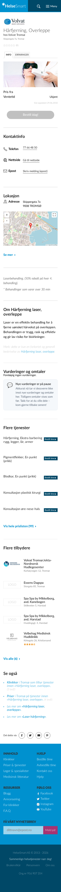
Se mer (8, 255)
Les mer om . (26, 716)
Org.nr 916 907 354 (30, 873)
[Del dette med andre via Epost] (39, 735)
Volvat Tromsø (16, 35)
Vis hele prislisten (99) (18, 526)
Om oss (50, 865)
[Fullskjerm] (54, 214)
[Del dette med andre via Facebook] (22, 735)
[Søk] (38, 6)
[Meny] (51, 6)
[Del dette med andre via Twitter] (30, 735)
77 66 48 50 (30, 147)
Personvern (33, 865)
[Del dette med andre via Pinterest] (47, 735)
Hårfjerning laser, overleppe (37, 351)
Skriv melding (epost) (35, 171)
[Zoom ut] (6, 220)
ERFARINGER (22, 55)
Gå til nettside (31, 160)
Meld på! (50, 830)
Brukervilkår (13, 865)
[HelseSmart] (14, 6)
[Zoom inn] (6, 214)
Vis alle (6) (10, 658)
